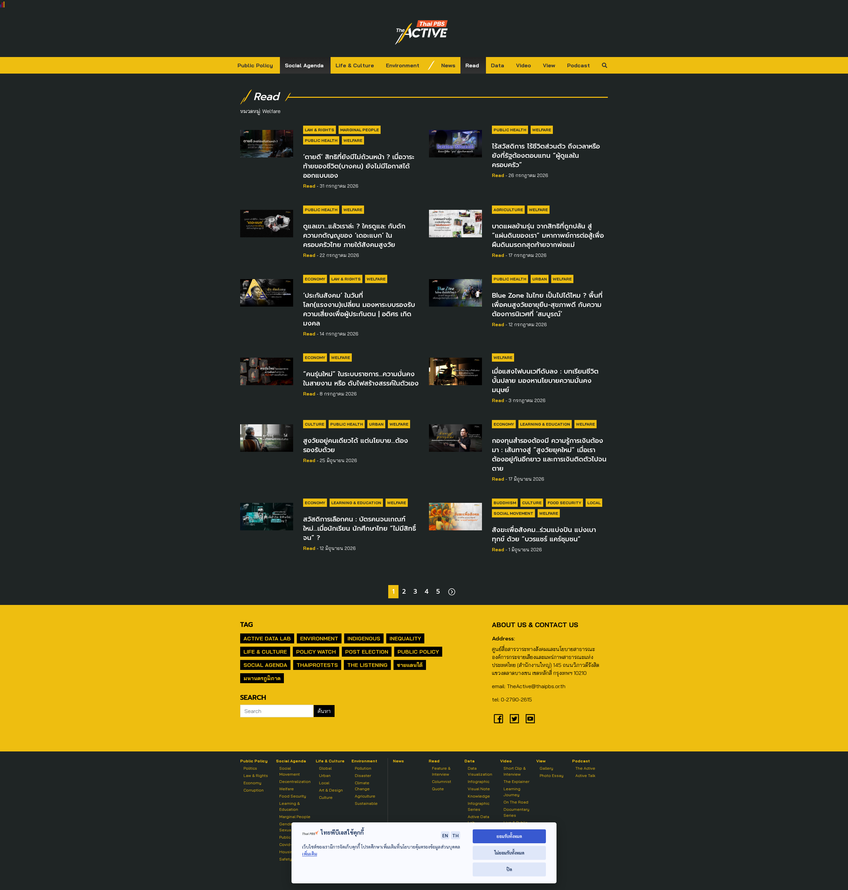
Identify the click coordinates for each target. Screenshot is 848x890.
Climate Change (362, 785)
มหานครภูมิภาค (262, 678)
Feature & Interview (441, 771)
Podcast (578, 65)
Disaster (363, 775)
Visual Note (479, 788)
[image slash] (431, 65)
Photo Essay (551, 775)
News (448, 65)
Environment (402, 65)
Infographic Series (478, 806)
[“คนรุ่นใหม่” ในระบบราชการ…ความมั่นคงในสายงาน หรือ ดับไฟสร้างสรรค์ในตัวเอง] (266, 370)
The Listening (367, 665)
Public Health (321, 140)
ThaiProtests (317, 665)
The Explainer (516, 781)
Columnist (441, 781)
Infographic (478, 781)
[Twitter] (514, 718)
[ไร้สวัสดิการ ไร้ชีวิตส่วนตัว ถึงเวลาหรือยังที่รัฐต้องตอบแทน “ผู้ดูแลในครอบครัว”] (455, 143)
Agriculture (508, 209)
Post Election (366, 651)
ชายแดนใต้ (410, 665)
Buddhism (505, 502)
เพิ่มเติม (309, 854)
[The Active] (421, 32)
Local (594, 502)
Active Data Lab (267, 638)
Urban (539, 278)
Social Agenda (304, 65)
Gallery (546, 768)
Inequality (405, 638)
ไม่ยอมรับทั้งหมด (509, 853)
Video (523, 65)
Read (472, 65)
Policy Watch (316, 651)
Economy (315, 278)
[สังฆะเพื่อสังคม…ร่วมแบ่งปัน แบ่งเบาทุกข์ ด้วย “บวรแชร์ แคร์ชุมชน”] (455, 515)
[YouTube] (530, 718)
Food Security (564, 502)
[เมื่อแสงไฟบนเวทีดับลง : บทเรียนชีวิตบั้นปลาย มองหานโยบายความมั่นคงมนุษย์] (455, 370)
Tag (246, 624)
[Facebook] (498, 718)
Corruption (253, 790)
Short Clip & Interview (515, 771)
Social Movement (513, 513)
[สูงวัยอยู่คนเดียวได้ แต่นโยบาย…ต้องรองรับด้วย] (266, 437)
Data (497, 65)
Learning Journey (512, 791)
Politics (250, 768)
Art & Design (331, 790)
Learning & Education (545, 424)
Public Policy (255, 65)
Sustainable (366, 803)
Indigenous (363, 638)
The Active (585, 768)
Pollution (363, 768)
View (549, 65)
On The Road (516, 802)
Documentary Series (516, 812)
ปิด (509, 869)
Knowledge (479, 796)
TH (455, 835)
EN (445, 835)
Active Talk (585, 775)
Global (325, 768)
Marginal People (359, 129)
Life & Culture (355, 65)
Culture (314, 424)
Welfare (353, 140)
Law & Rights (319, 129)
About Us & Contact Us (535, 625)
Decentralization (295, 781)
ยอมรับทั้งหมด (509, 836)
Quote (438, 788)
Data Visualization (480, 771)
